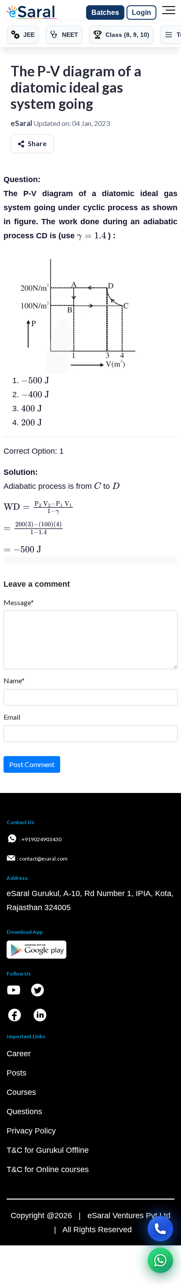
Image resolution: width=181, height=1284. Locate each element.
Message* (19, 602)
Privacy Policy (31, 1130)
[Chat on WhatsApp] (160, 1260)
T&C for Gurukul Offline (48, 1150)
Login (141, 12)
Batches (105, 12)
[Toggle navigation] (168, 13)
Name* (14, 680)
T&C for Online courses (48, 1169)
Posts (16, 1073)
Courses (21, 1092)
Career (19, 1053)
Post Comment (31, 764)
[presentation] (91, 235)
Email (12, 717)
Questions (24, 1111)
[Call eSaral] (160, 1228)
